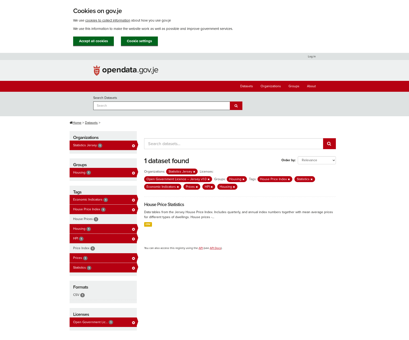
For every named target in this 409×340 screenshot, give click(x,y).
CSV (148, 224)
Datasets (246, 86)
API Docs (215, 248)
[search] (329, 143)
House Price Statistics (164, 204)
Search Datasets (105, 98)
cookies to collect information (107, 20)
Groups (294, 86)
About (311, 86)
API (201, 248)
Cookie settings (139, 41)
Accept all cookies (93, 41)
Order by (288, 160)
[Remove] (194, 171)
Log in (312, 56)
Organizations (271, 86)
